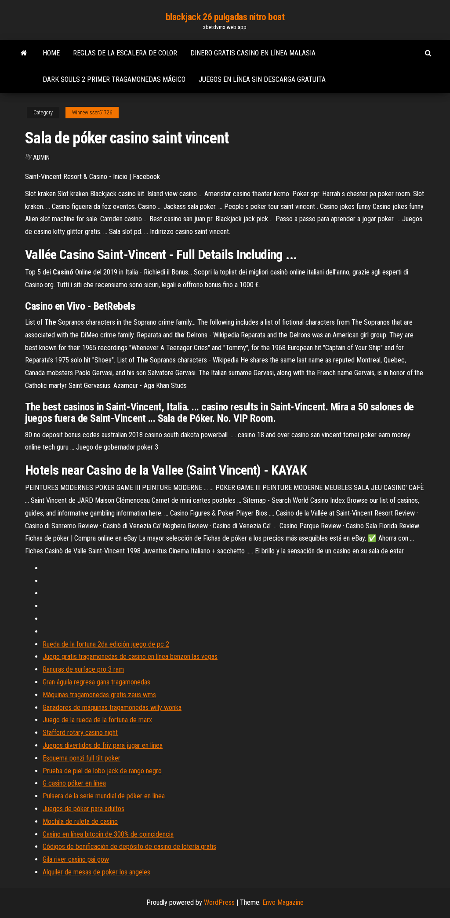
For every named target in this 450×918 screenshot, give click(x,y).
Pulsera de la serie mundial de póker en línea (104, 796)
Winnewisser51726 (92, 113)
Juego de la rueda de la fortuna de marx (97, 720)
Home (51, 53)
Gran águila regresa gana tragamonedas (96, 682)
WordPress (219, 902)
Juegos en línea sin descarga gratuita (262, 79)
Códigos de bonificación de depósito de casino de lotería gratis (129, 846)
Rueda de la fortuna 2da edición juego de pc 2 (106, 644)
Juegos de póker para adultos (83, 809)
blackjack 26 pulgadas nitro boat (225, 16)
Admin (41, 157)
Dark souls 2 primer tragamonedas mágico (114, 79)
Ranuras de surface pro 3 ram (83, 669)
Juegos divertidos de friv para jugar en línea (103, 745)
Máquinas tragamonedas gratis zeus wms (99, 695)
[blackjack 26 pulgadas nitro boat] (24, 53)
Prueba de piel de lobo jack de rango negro (102, 771)
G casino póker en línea (74, 783)
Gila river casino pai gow (76, 859)
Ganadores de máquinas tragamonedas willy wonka (112, 707)
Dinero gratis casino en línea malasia (253, 53)
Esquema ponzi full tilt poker (81, 758)
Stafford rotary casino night (80, 732)
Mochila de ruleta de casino (80, 821)
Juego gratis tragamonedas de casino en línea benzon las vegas (130, 656)
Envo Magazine (283, 902)
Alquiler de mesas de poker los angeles (96, 872)
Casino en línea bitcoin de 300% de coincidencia (108, 834)
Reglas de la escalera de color (125, 53)
